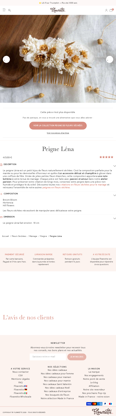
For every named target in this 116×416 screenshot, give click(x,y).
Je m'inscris (76, 357)
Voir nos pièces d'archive (58, 133)
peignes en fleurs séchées (56, 188)
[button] (10, 10)
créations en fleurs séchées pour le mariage (83, 185)
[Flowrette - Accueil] (58, 10)
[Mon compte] (106, 10)
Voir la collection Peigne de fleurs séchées (58, 126)
